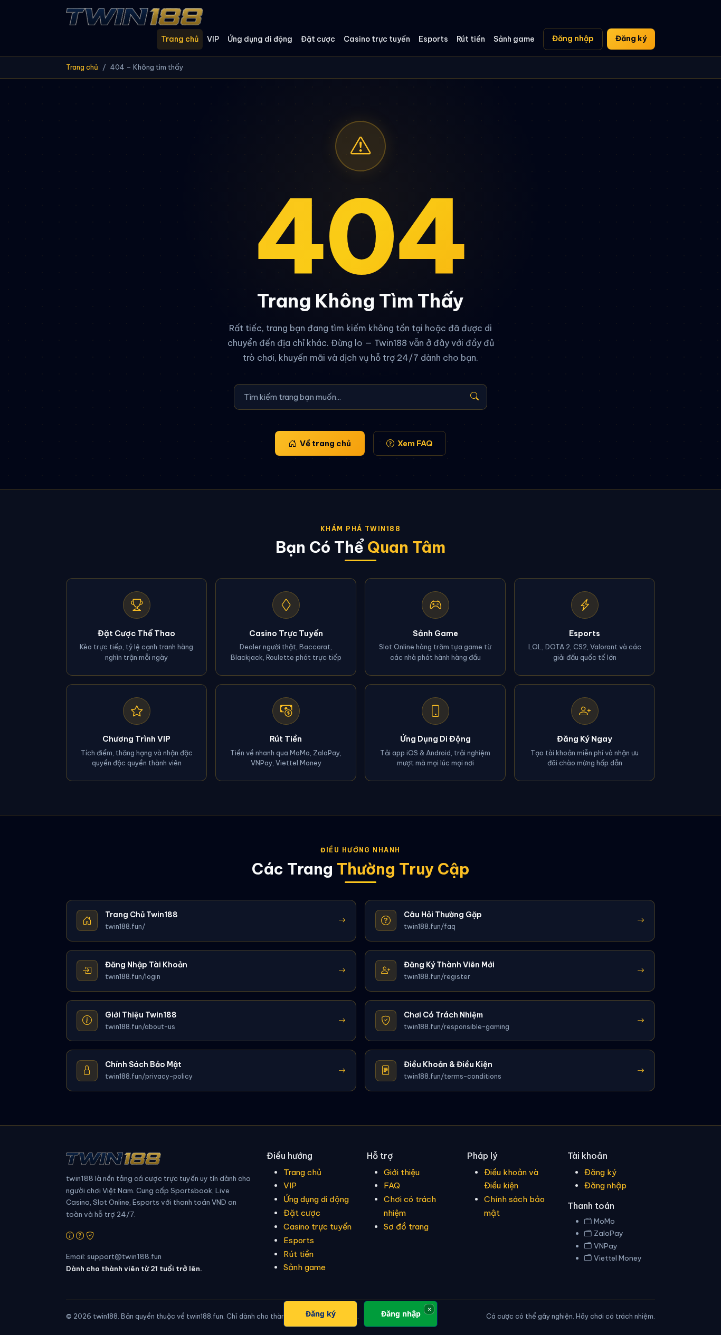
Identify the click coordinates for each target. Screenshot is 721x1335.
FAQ (392, 1185)
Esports (433, 39)
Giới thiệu (402, 1172)
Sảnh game (514, 39)
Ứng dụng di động (259, 39)
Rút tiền (471, 39)
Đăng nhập (573, 38)
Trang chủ (179, 39)
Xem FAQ (415, 443)
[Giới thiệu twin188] (70, 1236)
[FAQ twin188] (80, 1236)
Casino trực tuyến (377, 39)
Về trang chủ (325, 443)
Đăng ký (631, 38)
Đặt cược (318, 39)
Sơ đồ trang (406, 1227)
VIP (213, 39)
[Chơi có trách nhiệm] (90, 1236)
